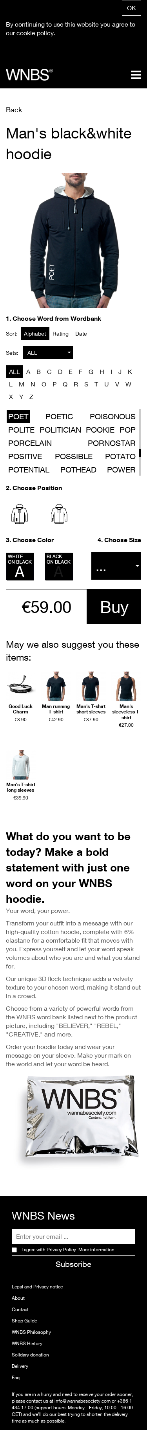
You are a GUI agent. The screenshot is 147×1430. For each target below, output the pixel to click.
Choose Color (33, 540)
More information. (96, 1249)
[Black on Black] (59, 567)
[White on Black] (20, 567)
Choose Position (37, 487)
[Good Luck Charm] (21, 686)
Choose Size (122, 540)
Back (14, 109)
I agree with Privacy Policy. (69, 1249)
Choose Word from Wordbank (57, 318)
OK (131, 7)
